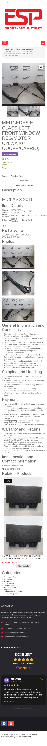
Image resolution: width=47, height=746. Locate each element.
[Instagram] (11, 723)
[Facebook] (4, 723)
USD (7, 3)
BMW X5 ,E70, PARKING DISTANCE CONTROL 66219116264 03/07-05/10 (21, 557)
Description (24, 180)
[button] (5, 43)
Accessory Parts (10, 577)
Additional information (24, 185)
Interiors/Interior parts (13, 592)
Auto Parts (15, 49)
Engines (7, 590)
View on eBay (10, 154)
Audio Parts (8, 579)
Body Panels (9, 583)
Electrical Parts (28, 49)
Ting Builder (26, 736)
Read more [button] (9, 701)
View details (23, 566)
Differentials (9, 585)
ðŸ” (41, 67)
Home (6, 49)
